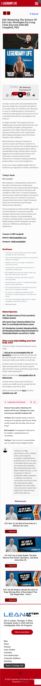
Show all (35, 14)
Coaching (8, 652)
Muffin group (24, 682)
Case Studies (9, 650)
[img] (7, 95)
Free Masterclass (11, 655)
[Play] (21, 95)
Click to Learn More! (22, 632)
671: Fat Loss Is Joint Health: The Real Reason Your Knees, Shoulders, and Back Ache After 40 (20, 557)
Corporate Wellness (12, 658)
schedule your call (9, 393)
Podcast (7, 647)
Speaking (8, 661)
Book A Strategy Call (14, 665)
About (6, 644)
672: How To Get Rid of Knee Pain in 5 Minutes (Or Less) (20, 524)
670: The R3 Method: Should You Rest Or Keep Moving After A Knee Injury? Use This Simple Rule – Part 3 (20, 592)
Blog (6, 641)
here (24, 391)
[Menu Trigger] (36, 3)
